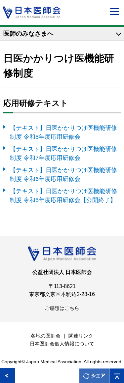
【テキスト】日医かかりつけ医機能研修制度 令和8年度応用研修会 (63, 132)
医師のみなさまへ (28, 33)
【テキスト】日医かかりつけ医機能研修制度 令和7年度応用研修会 (63, 153)
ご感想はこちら (62, 308)
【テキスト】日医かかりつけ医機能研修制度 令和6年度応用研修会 (63, 174)
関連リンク (80, 336)
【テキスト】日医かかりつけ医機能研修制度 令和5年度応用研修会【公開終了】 (63, 195)
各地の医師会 (46, 336)
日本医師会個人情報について (62, 343)
